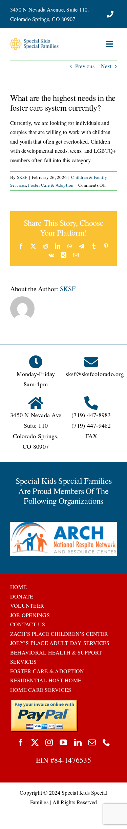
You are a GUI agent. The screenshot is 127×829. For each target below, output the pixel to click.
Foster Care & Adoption (50, 185)
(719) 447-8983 (91, 415)
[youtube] (63, 742)
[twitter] (35, 742)
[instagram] (49, 742)
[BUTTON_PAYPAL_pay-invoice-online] (44, 701)
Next (106, 66)
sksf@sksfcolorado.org (95, 374)
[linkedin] (78, 742)
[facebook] (20, 742)
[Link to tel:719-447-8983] (110, 14)
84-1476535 (72, 760)
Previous (84, 66)
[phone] (106, 742)
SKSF (22, 177)
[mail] (92, 742)
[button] (15, 540)
